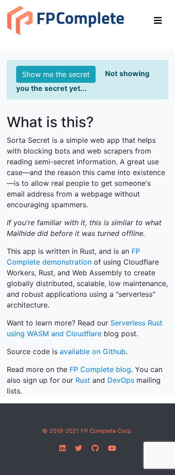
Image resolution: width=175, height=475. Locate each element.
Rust (82, 380)
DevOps (120, 380)
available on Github (93, 351)
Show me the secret (56, 74)
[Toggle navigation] (158, 20)
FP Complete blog (100, 369)
